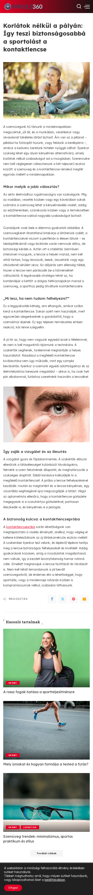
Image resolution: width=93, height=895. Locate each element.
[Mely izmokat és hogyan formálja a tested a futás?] (46, 730)
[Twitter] (62, 599)
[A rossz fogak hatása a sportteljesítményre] (46, 658)
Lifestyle (30, 827)
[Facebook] (52, 599)
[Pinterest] (73, 599)
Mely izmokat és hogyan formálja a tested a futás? (45, 764)
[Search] (79, 6)
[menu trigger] (87, 6)
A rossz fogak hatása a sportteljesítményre (39, 692)
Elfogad (13, 887)
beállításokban (55, 880)
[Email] (84, 599)
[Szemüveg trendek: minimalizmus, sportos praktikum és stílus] (46, 802)
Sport (12, 682)
